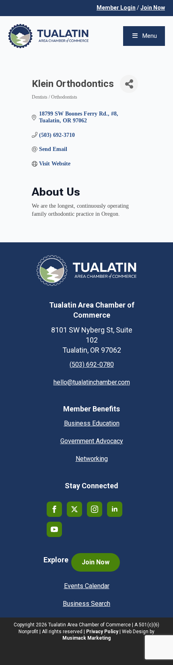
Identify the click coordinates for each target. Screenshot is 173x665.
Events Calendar (86, 586)
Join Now (152, 7)
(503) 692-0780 (92, 364)
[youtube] (54, 529)
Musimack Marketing (86, 638)
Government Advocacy (91, 441)
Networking (92, 459)
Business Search (86, 603)
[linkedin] (114, 509)
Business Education (91, 423)
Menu (149, 35)
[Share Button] (129, 84)
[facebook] (54, 509)
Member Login (116, 7)
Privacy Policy (102, 631)
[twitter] (74, 509)
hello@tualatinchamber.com (92, 382)
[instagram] (94, 509)
